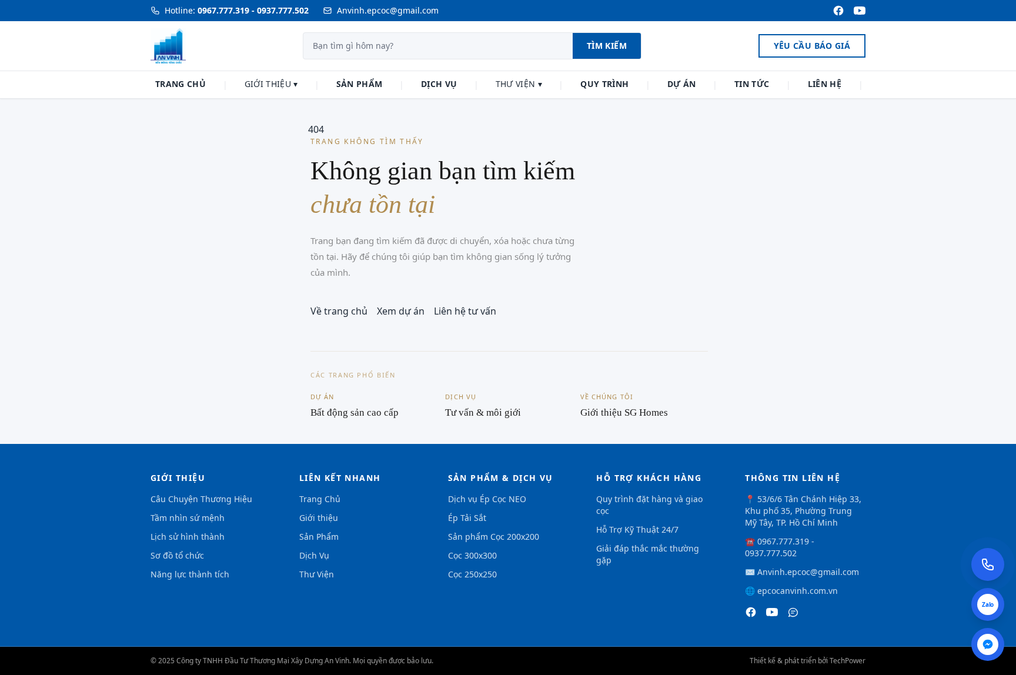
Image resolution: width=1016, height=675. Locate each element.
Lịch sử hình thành (188, 536)
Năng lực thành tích (190, 574)
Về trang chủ (338, 311)
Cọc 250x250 (472, 574)
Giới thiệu (271, 83)
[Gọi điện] (987, 564)
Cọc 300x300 (472, 555)
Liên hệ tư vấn (465, 311)
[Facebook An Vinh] (838, 10)
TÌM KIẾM (607, 45)
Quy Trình (604, 83)
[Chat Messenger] (987, 644)
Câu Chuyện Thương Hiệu (201, 498)
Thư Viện (519, 83)
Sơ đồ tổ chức (177, 555)
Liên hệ (824, 83)
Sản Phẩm (359, 83)
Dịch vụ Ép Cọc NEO (487, 498)
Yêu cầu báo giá (812, 45)
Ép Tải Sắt (467, 517)
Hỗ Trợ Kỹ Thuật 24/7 (637, 529)
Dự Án (681, 83)
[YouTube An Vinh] (859, 10)
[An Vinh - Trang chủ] (168, 46)
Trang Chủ (180, 83)
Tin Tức (751, 83)
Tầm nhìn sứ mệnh (188, 517)
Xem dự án (401, 311)
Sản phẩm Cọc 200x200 (493, 536)
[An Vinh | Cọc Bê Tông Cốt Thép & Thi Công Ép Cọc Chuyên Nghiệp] (751, 612)
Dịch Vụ (439, 83)
